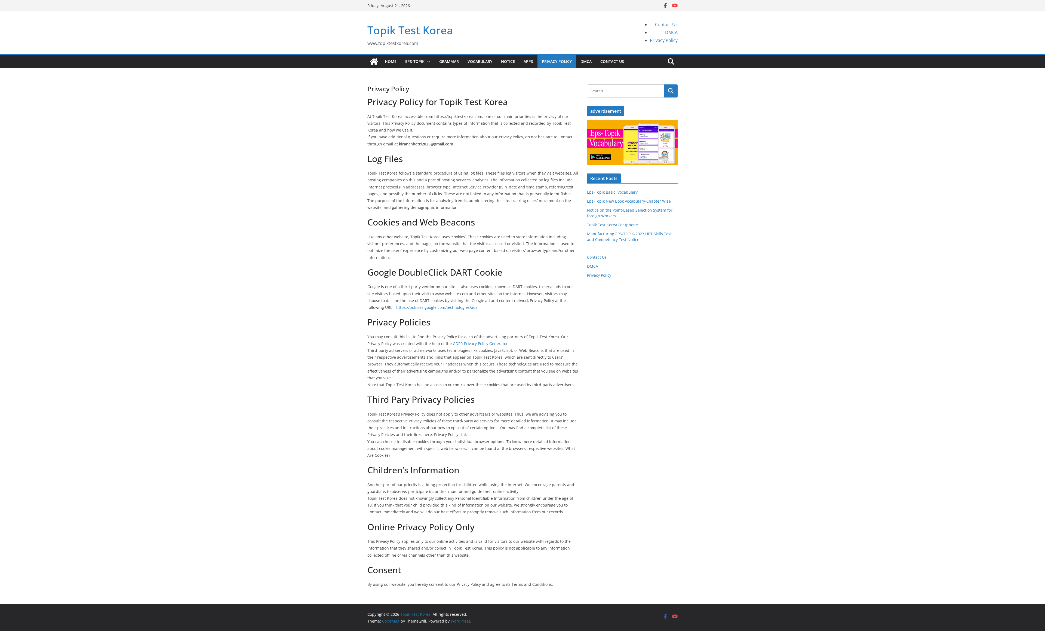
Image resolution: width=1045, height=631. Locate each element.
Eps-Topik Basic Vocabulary (612, 192)
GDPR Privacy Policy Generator (480, 343)
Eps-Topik (415, 61)
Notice (508, 61)
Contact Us (666, 25)
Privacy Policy (664, 40)
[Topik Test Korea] (373, 61)
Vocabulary (480, 61)
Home (391, 61)
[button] (428, 61)
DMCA (671, 32)
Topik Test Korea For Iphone (612, 224)
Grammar (449, 61)
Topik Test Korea (410, 30)
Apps (528, 61)
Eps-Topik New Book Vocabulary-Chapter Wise (629, 201)
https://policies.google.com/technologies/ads (437, 307)
